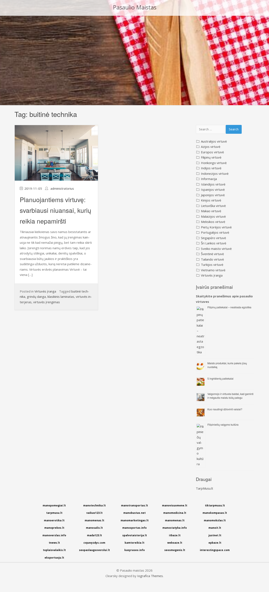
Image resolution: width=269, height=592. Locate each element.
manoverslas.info (54, 535)
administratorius (62, 188)
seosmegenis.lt (174, 550)
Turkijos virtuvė (212, 264)
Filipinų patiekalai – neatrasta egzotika (229, 307)
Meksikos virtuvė (213, 222)
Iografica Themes (150, 576)
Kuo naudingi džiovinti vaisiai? (224, 409)
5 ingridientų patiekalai (220, 378)
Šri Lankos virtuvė (213, 243)
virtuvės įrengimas (46, 302)
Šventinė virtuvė (212, 254)
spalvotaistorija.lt (134, 535)
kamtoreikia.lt (134, 542)
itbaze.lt (175, 535)
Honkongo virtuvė (214, 163)
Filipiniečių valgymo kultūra (223, 424)
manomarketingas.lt (135, 520)
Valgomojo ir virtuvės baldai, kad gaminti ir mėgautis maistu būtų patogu (230, 395)
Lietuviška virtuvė (213, 206)
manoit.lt (214, 528)
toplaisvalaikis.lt (54, 550)
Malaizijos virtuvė (213, 216)
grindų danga (36, 296)
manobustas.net (134, 513)
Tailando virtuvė (212, 259)
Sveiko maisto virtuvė (216, 248)
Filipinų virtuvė (211, 157)
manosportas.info (134, 528)
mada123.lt (94, 535)
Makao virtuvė (211, 211)
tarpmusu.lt (54, 513)
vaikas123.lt (94, 513)
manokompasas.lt (215, 513)
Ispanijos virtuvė (213, 189)
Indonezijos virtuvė (214, 173)
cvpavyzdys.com (94, 542)
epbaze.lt (214, 542)
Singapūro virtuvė (213, 238)
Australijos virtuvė (214, 141)
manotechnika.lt (94, 505)
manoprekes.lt (54, 528)
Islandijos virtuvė (213, 184)
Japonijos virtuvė (213, 195)
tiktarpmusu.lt (215, 505)
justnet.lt (214, 535)
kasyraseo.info (134, 550)
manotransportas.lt (134, 505)
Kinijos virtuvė (211, 200)
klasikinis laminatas (60, 296)
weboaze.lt (174, 542)
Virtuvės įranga (45, 291)
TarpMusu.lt (204, 488)
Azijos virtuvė (210, 146)
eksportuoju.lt (54, 557)
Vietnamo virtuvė (213, 270)
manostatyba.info (174, 528)
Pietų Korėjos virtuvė (216, 227)
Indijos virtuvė (211, 168)
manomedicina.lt (174, 513)
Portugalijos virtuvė (215, 232)
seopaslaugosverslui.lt (94, 550)
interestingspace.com (215, 550)
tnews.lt (54, 542)
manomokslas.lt (215, 520)
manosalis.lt (94, 528)
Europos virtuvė (212, 152)
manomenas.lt (94, 520)
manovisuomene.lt (174, 505)
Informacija (209, 179)
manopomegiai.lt (54, 505)
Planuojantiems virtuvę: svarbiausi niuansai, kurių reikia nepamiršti (55, 210)
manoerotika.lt (54, 520)
